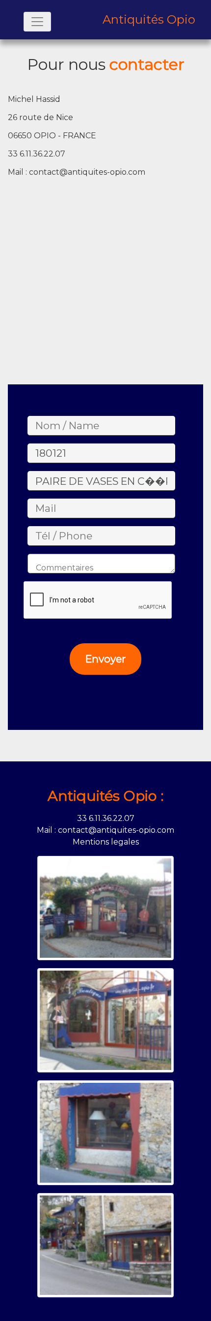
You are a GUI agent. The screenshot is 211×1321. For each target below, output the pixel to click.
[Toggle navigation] (37, 21)
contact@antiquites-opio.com (87, 172)
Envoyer (105, 659)
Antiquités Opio (149, 20)
